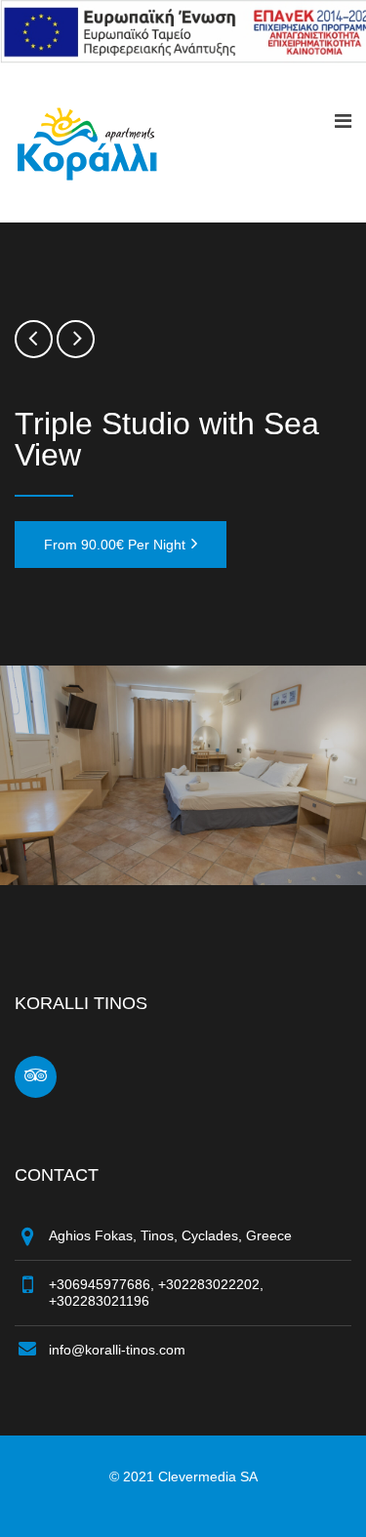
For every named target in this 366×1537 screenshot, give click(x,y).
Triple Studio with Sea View (167, 439)
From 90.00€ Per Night (114, 544)
